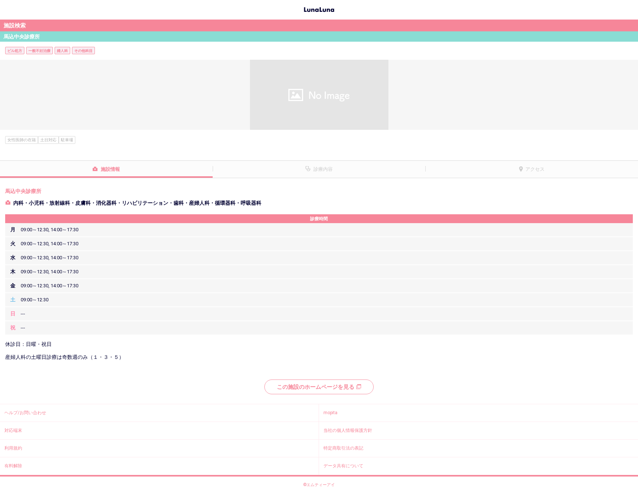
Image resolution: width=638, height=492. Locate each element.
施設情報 (110, 169)
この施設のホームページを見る (315, 387)
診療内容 (323, 169)
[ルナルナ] (319, 9)
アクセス (535, 169)
